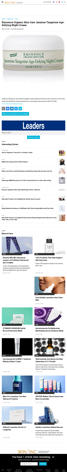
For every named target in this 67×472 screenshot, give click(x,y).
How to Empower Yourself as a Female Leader (17, 152)
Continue (43, 464)
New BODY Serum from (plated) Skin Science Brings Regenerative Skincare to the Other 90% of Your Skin (29, 218)
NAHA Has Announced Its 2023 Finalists (15, 162)
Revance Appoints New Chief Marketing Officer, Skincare (21, 190)
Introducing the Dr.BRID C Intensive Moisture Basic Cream (17, 360)
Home (3, 19)
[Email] (3, 108)
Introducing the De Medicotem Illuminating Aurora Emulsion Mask (49, 329)
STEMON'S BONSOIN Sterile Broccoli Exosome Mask (14, 329)
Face (16, 19)
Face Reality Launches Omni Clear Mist (49, 299)
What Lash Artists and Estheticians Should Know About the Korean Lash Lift (27, 171)
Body (3, 215)
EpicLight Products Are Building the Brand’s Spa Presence (21, 199)
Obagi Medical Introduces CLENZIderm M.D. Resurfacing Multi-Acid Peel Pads (27, 208)
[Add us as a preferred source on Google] (20, 108)
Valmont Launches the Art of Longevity (14, 428)
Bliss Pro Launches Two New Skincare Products (14, 397)
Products (10, 19)
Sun (37, 393)
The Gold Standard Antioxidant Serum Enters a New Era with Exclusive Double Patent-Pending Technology (50, 367)
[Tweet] (16, 108)
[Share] (7, 108)
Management (5, 150)
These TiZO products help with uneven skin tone (49, 264)
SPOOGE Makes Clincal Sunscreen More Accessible (49, 397)
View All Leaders (33, 137)
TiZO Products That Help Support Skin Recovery (49, 259)
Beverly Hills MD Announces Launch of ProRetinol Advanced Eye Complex (16, 260)
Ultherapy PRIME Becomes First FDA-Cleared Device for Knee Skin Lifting (26, 180)
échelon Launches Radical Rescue (49, 427)
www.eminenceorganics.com (12, 104)
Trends (3, 168)
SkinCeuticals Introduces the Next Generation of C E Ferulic (49, 360)
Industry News (5, 187)
